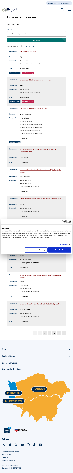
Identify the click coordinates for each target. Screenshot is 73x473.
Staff (55, 3)
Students (50, 3)
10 (20, 46)
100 (30, 46)
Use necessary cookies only (36, 250)
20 (23, 46)
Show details (63, 244)
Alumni (60, 3)
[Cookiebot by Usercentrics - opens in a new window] (63, 221)
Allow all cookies (59, 250)
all (33, 46)
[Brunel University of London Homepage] (9, 10)
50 (26, 46)
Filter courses (36, 40)
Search (9, 29)
